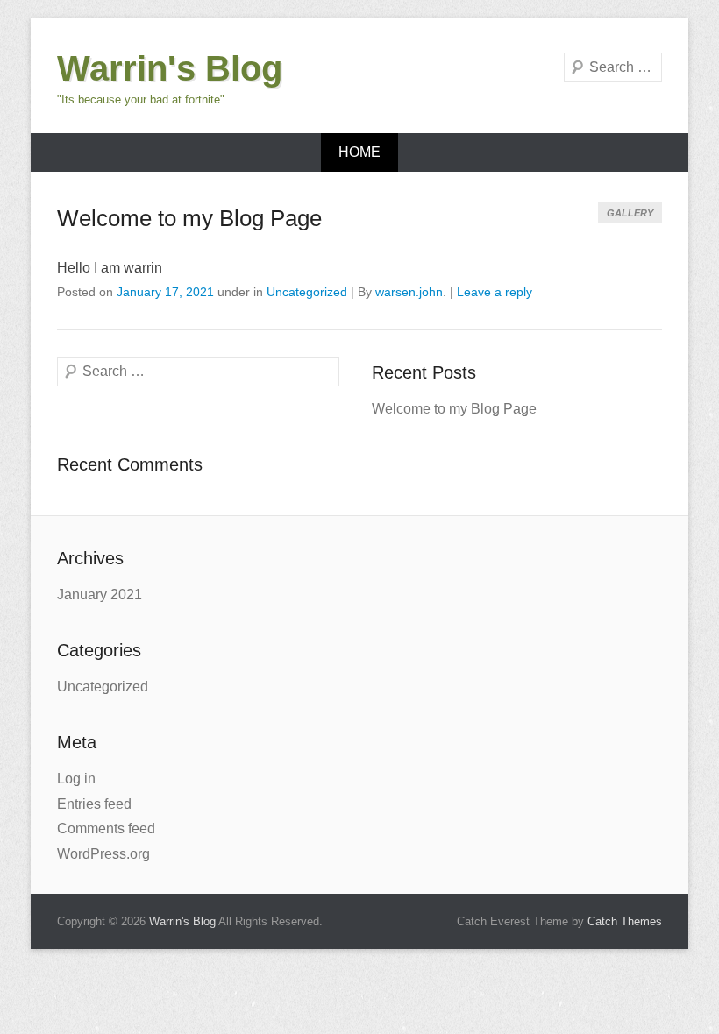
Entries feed (94, 804)
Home (359, 152)
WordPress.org (103, 853)
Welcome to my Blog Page (189, 218)
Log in (76, 778)
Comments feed (106, 828)
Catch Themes (624, 921)
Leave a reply (494, 292)
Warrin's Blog (169, 68)
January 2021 (99, 594)
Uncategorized (307, 292)
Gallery (630, 213)
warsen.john (409, 292)
